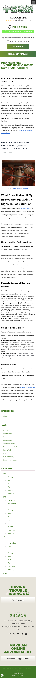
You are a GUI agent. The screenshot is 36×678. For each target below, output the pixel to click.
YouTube (26, 634)
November (12, 504)
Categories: (7, 411)
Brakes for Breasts (10, 460)
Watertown (7, 434)
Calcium (6, 430)
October (11, 546)
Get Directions (18, 600)
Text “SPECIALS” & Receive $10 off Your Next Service (20, 31)
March (10, 490)
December (12, 500)
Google (14, 634)
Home (3, 62)
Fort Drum (7, 437)
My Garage (18, 46)
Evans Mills (7, 450)
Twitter (18, 634)
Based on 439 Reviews (23, 20)
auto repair (7, 440)
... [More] (4, 573)
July (9, 513)
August (10, 477)
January (11, 533)
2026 (5, 474)
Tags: (4, 425)
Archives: (6, 468)
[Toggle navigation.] (33, 2)
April (10, 487)
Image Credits (18, 673)
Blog (19, 62)
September (12, 507)
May (9, 484)
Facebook (10, 634)
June (10, 480)
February (11, 494)
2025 (5, 497)
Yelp (22, 634)
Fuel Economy (8, 457)
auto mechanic (9, 443)
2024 (5, 537)
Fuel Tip (6, 453)
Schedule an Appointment (18, 54)
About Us (11, 62)
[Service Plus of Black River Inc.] (18, 8)
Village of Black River (11, 447)
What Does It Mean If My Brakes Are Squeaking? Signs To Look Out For (17, 66)
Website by (18, 675)
